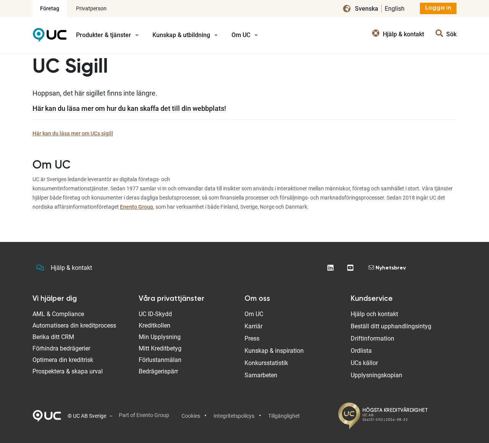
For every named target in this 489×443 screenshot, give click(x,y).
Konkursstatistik (266, 363)
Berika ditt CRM (53, 337)
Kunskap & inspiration (274, 350)
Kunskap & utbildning (182, 35)
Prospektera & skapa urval (67, 371)
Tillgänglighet (284, 416)
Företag (49, 8)
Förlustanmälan (160, 359)
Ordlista (361, 350)
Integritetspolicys (234, 416)
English (395, 8)
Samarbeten (260, 375)
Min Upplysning (160, 337)
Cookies (190, 416)
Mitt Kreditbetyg (160, 348)
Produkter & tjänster (104, 35)
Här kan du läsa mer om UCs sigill (72, 133)
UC (49, 38)
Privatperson (91, 8)
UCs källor (364, 363)
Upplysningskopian (376, 375)
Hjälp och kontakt (374, 314)
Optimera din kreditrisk (62, 359)
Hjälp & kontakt (71, 267)
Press (251, 338)
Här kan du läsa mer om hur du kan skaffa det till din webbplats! (129, 108)
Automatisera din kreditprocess (74, 325)
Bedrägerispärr (158, 371)
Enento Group (136, 207)
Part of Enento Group (144, 415)
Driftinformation (372, 338)
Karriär (253, 326)
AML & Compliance (58, 314)
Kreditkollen (154, 325)
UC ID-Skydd (155, 314)
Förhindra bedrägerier (61, 348)
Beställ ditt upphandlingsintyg (391, 326)
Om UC (242, 35)
